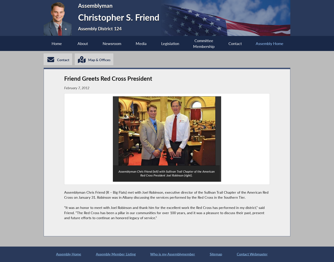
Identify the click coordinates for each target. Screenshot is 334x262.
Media (141, 43)
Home (57, 43)
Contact (235, 43)
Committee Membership (204, 43)
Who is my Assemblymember (172, 254)
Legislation (170, 43)
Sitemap (216, 254)
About (83, 43)
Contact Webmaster (252, 254)
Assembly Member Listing (116, 254)
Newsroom (112, 43)
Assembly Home (269, 43)
